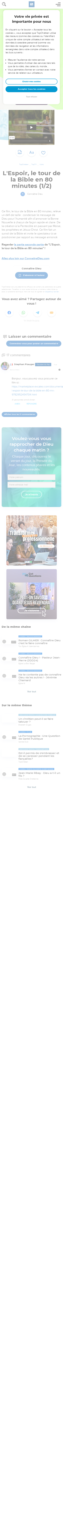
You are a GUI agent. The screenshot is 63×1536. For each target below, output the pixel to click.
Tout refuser (31, 97)
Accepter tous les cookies (31, 89)
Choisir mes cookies (31, 81)
